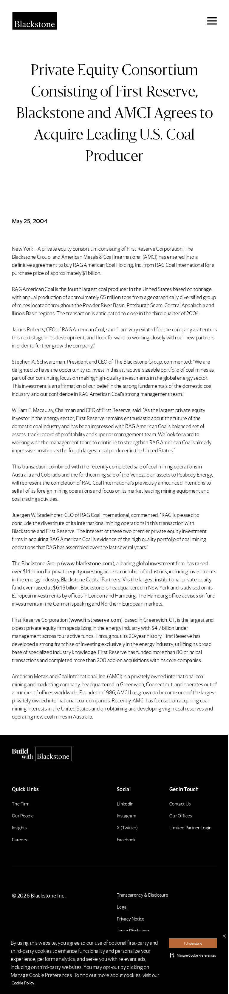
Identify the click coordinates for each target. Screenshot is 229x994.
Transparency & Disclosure (142, 895)
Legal (122, 906)
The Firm (21, 803)
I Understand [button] (193, 943)
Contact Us (180, 803)
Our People (23, 815)
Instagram (126, 815)
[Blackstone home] (114, 754)
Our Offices (180, 815)
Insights (19, 827)
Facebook (126, 839)
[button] (193, 955)
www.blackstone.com (88, 563)
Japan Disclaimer (133, 930)
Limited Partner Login (190, 827)
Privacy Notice (130, 918)
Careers (19, 839)
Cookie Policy (23, 982)
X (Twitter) (127, 827)
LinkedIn (125, 803)
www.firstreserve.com (95, 619)
